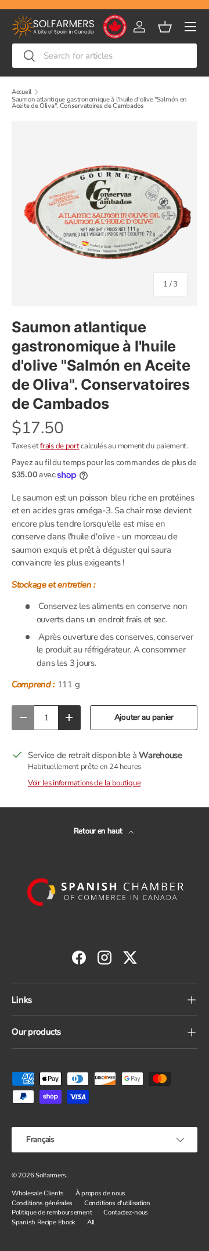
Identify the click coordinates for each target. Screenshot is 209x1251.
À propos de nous (100, 1193)
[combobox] (104, 55)
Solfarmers (50, 1175)
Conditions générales (42, 1203)
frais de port (59, 446)
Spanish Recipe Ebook (43, 1222)
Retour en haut (99, 831)
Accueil (21, 92)
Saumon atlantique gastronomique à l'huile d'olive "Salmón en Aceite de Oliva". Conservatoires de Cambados (99, 103)
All (91, 1222)
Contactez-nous (125, 1212)
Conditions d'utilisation (117, 1203)
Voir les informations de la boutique (84, 783)
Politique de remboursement (52, 1212)
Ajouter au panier (144, 717)
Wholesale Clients (38, 1193)
